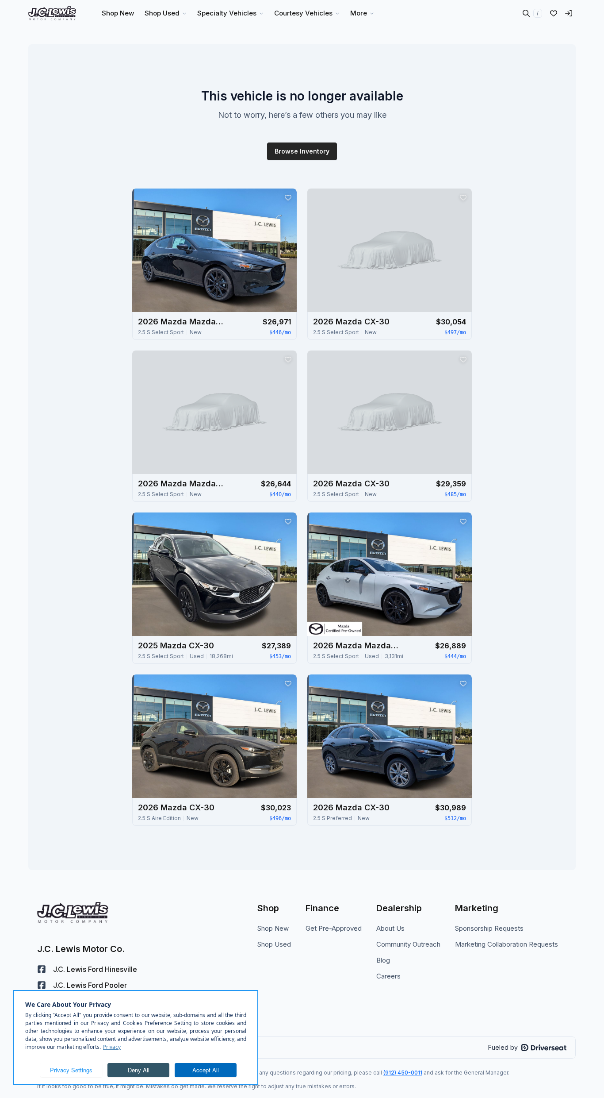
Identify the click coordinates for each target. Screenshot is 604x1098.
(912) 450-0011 (402, 1072)
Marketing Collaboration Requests (506, 944)
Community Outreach (408, 944)
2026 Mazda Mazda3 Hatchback (182, 321)
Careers (388, 976)
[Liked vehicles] (554, 13)
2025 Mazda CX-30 (176, 645)
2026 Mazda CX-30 (351, 321)
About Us (390, 928)
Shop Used (274, 944)
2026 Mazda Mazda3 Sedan (182, 483)
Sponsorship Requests (489, 928)
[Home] (52, 13)
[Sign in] (569, 13)
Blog (383, 960)
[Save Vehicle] (287, 197)
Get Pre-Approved (334, 928)
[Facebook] (41, 969)
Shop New (273, 928)
